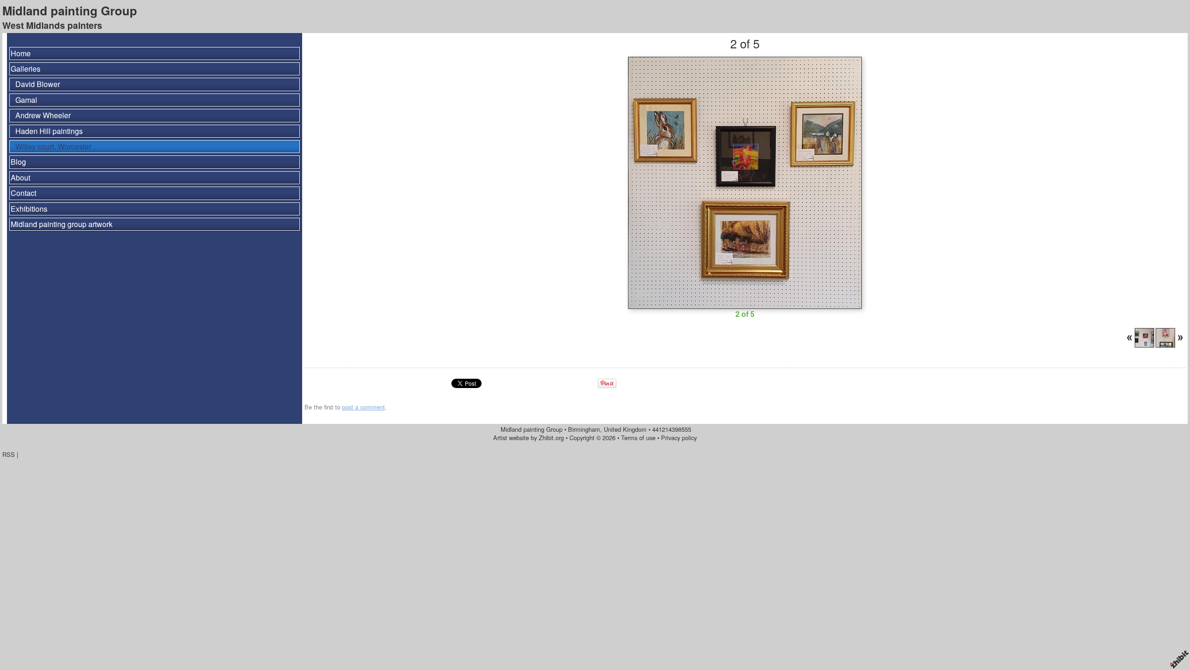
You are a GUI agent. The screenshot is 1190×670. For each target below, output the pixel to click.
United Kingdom (625, 429)
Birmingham (584, 429)
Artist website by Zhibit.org (528, 437)
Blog (18, 161)
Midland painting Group (69, 10)
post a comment (363, 406)
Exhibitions (29, 208)
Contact (23, 193)
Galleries (25, 68)
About (20, 177)
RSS (8, 454)
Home (21, 53)
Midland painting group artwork (61, 224)
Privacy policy (679, 437)
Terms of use (638, 437)
